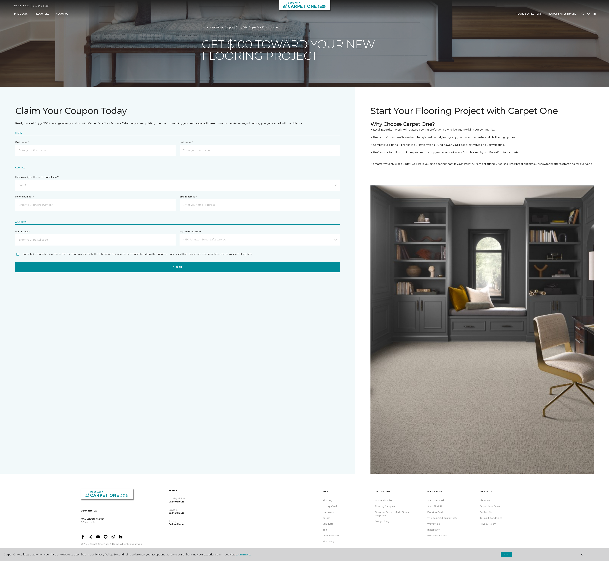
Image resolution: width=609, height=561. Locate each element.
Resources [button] (41, 13)
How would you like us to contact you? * (37, 177)
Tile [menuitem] (325, 529)
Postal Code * (22, 231)
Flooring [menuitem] (327, 500)
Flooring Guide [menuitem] (435, 512)
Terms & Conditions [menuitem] (491, 518)
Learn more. (243, 554)
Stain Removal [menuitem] (435, 500)
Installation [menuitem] (433, 529)
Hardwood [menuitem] (328, 512)
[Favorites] (589, 13)
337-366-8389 (41, 5)
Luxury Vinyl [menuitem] (330, 506)
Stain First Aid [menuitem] (435, 506)
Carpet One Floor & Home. (104, 544)
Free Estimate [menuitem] (331, 535)
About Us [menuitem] (485, 500)
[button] (583, 13)
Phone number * (24, 197)
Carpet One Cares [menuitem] (490, 506)
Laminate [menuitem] (328, 523)
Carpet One (208, 27)
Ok (506, 554)
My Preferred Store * (191, 231)
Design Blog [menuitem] (382, 521)
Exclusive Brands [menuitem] (437, 535)
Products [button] (21, 13)
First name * (22, 142)
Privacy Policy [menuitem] (488, 523)
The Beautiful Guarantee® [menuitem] (442, 518)
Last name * (186, 142)
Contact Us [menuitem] (486, 512)
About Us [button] (62, 13)
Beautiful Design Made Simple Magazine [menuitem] (392, 514)
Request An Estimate (562, 13)
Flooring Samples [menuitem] (385, 506)
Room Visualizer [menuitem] (384, 500)
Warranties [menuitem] (433, 523)
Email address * (188, 197)
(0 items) (594, 14)
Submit (177, 267)
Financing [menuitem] (328, 541)
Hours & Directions (529, 13)
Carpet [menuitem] (326, 518)
